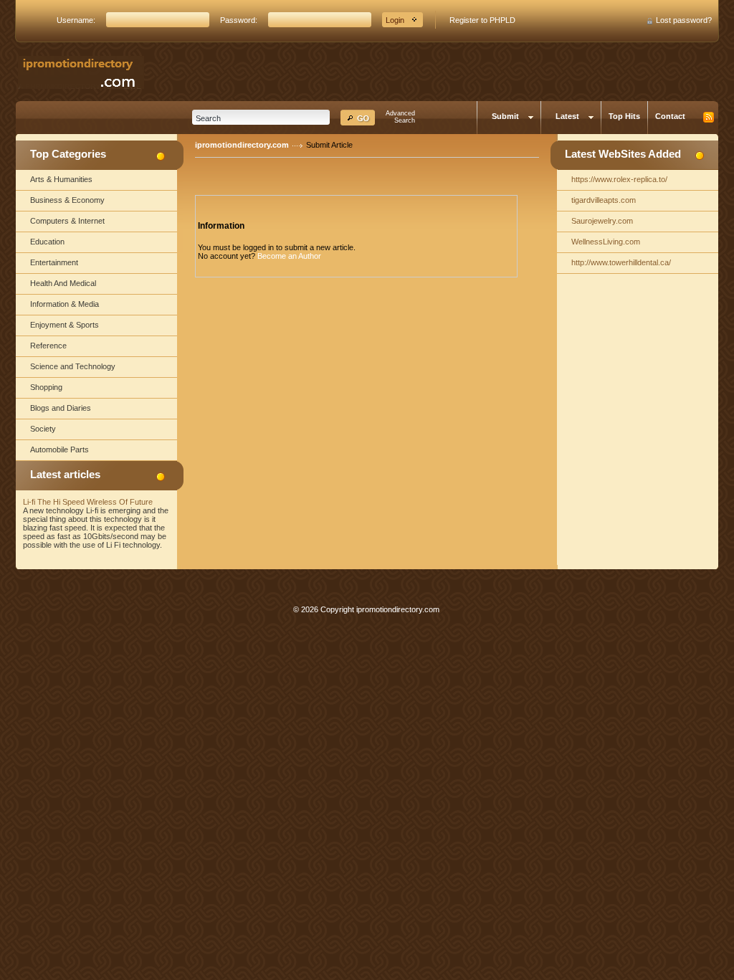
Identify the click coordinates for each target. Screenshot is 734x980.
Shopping (46, 387)
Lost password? (684, 20)
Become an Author (289, 256)
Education (47, 241)
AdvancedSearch (400, 117)
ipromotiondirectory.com (242, 145)
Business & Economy (67, 200)
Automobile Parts (59, 449)
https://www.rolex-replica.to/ (619, 179)
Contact (670, 116)
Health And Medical (63, 283)
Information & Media (64, 304)
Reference (48, 345)
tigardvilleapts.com (603, 200)
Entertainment (54, 262)
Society (43, 428)
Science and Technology (72, 366)
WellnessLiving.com (605, 241)
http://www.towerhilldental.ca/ (621, 262)
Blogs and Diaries (60, 408)
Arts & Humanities (61, 179)
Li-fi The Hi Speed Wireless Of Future (88, 502)
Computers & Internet (67, 221)
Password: (238, 20)
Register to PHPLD (482, 20)
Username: (76, 20)
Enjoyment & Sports (64, 324)
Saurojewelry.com (602, 221)
